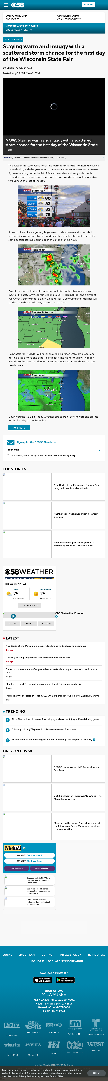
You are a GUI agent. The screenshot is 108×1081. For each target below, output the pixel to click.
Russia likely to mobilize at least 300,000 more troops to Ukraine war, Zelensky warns (52, 695)
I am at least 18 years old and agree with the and (42, 455)
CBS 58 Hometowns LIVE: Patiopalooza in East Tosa (77, 769)
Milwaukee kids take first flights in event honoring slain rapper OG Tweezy (52, 739)
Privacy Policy (69, 455)
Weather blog (13, 39)
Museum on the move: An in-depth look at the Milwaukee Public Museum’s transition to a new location (77, 826)
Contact (48, 955)
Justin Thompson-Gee (19, 68)
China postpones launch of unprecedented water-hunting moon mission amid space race (51, 671)
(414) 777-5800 (61, 1007)
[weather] (9, 594)
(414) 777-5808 (64, 1003)
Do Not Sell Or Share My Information (57, 961)
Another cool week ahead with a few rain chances (76, 515)
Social (7, 955)
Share (90, 4)
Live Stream (27, 955)
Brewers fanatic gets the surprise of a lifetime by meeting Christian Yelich (74, 544)
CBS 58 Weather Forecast (69, 613)
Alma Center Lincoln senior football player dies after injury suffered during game (55, 719)
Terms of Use (53, 455)
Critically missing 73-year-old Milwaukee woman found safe (38, 657)
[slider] (14, 126)
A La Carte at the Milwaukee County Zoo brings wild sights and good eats (76, 487)
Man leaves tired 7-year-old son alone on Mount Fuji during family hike (44, 684)
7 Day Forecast (29, 605)
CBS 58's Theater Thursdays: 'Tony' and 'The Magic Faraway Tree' (78, 797)
